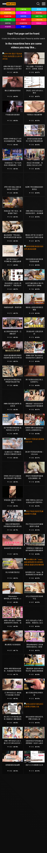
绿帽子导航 (39, 16)
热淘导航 (23, 16)
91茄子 (23, 26)
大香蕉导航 (7, 20)
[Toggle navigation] (43, 3)
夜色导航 (39, 13)
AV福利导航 (23, 23)
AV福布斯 (8, 26)
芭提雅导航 (7, 16)
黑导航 (39, 9)
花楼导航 (8, 23)
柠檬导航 (23, 9)
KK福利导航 (8, 13)
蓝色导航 (8, 9)
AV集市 (23, 20)
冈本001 (39, 23)
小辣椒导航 (39, 20)
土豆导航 (23, 13)
